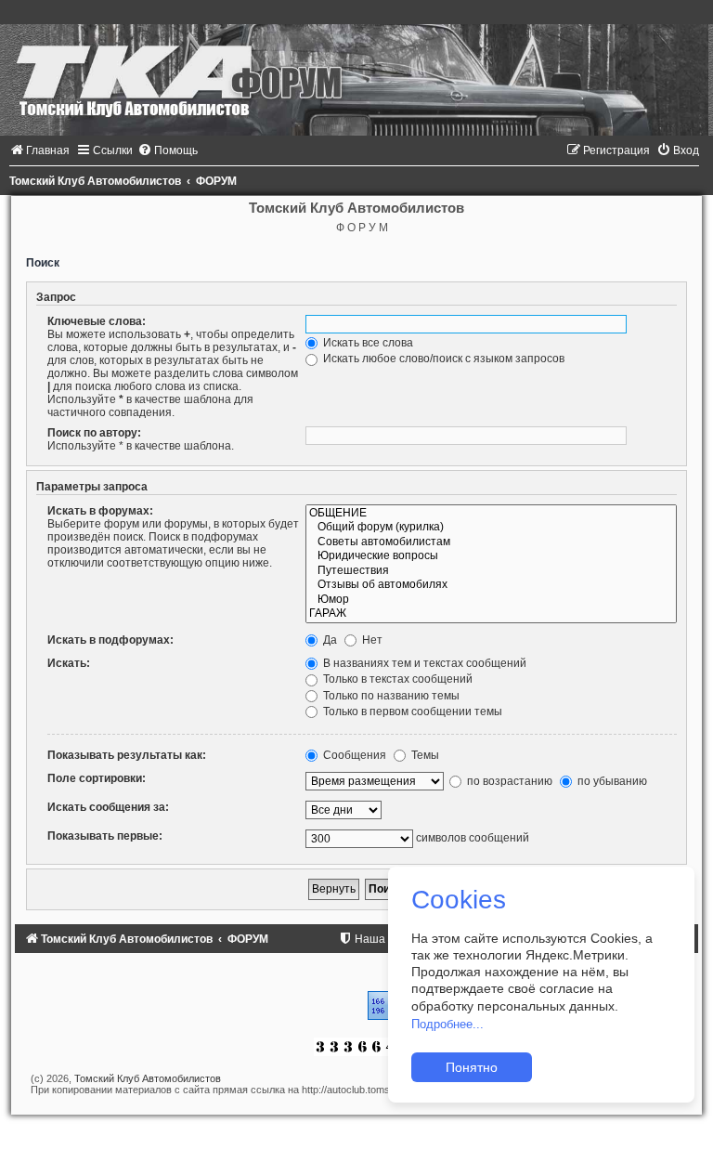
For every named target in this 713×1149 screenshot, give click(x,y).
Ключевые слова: (96, 321)
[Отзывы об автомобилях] (491, 585)
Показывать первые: (104, 835)
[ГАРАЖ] (491, 614)
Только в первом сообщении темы (411, 711)
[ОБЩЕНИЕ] (491, 513)
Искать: (68, 663)
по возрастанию (508, 781)
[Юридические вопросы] (491, 556)
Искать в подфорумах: (110, 639)
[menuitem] (39, 150)
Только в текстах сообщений (396, 678)
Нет (370, 639)
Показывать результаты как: (126, 755)
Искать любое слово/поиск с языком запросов (442, 358)
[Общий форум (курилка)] (491, 527)
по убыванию (611, 781)
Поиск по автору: (94, 432)
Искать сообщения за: (108, 807)
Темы (423, 755)
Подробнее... (447, 1024)
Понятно (472, 1067)
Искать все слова (366, 342)
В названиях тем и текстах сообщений (423, 663)
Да (328, 639)
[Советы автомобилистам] (491, 542)
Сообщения (353, 755)
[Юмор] (491, 600)
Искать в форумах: (100, 510)
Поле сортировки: (96, 778)
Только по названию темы (390, 695)
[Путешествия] (491, 571)
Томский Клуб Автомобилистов (147, 1078)
